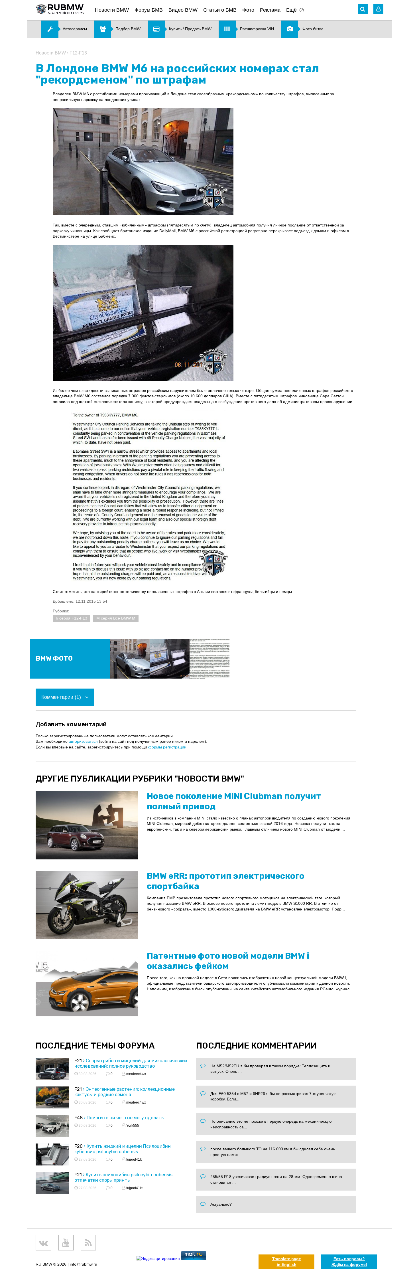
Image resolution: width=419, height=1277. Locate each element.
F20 (78, 1146)
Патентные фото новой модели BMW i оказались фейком (228, 961)
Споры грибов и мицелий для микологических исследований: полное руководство (131, 1063)
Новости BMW (112, 10)
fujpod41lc (134, 1159)
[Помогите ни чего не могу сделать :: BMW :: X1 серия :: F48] (52, 1127)
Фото (248, 10)
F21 (78, 1060)
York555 (132, 1126)
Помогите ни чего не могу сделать (125, 1117)
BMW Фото (54, 658)
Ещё (291, 10)
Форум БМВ (149, 10)
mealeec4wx (135, 1074)
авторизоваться (83, 741)
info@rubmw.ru (83, 1264)
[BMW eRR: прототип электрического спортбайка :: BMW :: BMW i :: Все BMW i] (87, 905)
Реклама (270, 10)
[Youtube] (66, 1242)
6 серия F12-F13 (71, 618)
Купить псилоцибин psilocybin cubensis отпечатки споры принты (123, 1177)
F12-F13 (78, 52)
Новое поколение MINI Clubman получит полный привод (234, 801)
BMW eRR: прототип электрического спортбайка (225, 881)
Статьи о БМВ (220, 10)
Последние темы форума (95, 1046)
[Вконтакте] (43, 1242)
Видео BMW (183, 10)
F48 (78, 1117)
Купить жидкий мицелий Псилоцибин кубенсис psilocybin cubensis (122, 1149)
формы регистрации (167, 747)
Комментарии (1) (61, 697)
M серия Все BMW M (115, 618)
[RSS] (88, 1242)
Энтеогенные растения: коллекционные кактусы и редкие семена (124, 1091)
